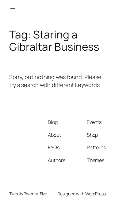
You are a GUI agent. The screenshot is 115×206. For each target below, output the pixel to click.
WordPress (95, 194)
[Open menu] (13, 9)
